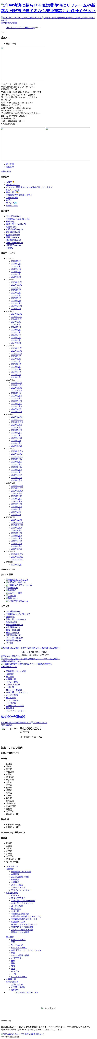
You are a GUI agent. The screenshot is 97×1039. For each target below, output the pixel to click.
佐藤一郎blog (13, 235)
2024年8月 (16, 324)
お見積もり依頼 (18, 987)
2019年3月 (16, 509)
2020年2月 (16, 478)
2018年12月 (16, 520)
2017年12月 (17, 554)
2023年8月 (16, 359)
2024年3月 (16, 338)
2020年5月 (16, 470)
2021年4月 (16, 438)
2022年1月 (16, 412)
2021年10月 (17, 422)
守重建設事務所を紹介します (24, 919)
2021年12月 (17, 417)
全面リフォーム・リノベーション (26, 950)
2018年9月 (16, 528)
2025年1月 (16, 309)
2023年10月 (16, 353)
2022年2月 (16, 409)
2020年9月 (16, 459)
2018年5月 (16, 538)
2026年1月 (16, 277)
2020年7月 (16, 464)
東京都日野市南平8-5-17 (16, 723)
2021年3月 (16, 441)
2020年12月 (17, 451)
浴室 (13, 969)
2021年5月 (16, 435)
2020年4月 (16, 472)
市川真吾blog (13, 232)
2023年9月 (16, 356)
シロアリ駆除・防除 (20, 955)
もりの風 (15, 911)
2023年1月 (16, 377)
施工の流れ (11, 698)
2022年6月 (16, 398)
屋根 (13, 963)
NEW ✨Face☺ (13, 190)
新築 (13, 953)
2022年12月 (16, 382)
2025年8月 (16, 290)
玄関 (13, 966)
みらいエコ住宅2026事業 (22, 930)
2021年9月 (16, 425)
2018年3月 (16, 544)
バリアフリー (17, 958)
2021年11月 (17, 419)
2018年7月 (16, 533)
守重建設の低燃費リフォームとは (26, 916)
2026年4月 (16, 269)
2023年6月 (16, 364)
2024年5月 (16, 332)
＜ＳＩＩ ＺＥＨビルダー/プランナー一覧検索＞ (49, 1014)
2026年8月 (16, 261)
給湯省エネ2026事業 (20, 932)
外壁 (13, 961)
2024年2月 (16, 340)
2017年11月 (17, 557)
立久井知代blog (13, 216)
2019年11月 (17, 488)
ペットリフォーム (19, 947)
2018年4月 (16, 541)
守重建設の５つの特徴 (16, 671)
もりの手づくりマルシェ (17, 692)
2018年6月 (16, 536)
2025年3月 (16, 303)
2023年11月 (16, 351)
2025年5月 (16, 298)
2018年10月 (17, 525)
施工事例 (10, 676)
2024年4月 (16, 335)
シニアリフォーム (19, 977)
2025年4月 (16, 301)
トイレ (14, 974)
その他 (9, 248)
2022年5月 (16, 401)
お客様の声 (11, 679)
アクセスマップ (18, 887)
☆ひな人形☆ (12, 205)
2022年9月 (16, 390)
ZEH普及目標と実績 (20, 877)
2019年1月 (16, 515)
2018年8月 (16, 530)
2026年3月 (16, 272)
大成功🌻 (10, 182)
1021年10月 (16, 565)
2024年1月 (16, 343)
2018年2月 (16, 546)
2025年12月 (16, 282)
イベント (15, 895)
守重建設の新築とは (20, 914)
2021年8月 (16, 427)
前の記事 (10, 164)
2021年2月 (16, 443)
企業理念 (15, 882)
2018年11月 (17, 522)
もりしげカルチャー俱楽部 (23, 901)
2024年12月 (16, 314)
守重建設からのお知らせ (18, 219)
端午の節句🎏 (12, 192)
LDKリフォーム (18, 940)
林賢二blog (12, 237)
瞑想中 (9, 200)
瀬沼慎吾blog (13, 240)
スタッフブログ (13, 684)
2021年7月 (16, 430)
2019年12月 (17, 485)
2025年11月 (16, 285)
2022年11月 (17, 385)
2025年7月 (16, 293)
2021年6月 (16, 433)
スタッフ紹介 (17, 885)
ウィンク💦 (11, 203)
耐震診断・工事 (18, 922)
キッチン (15, 971)
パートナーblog (14, 243)
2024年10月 (16, 319)
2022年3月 (16, 406)
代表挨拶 (15, 879)
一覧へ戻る (6, 171)
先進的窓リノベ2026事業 (22, 927)
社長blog (10, 221)
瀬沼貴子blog (13, 245)
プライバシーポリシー (16, 711)
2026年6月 (16, 266)
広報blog (11, 227)
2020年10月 (17, 456)
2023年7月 (16, 361)
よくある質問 (12, 695)
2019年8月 (16, 496)
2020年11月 (17, 454)
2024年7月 (16, 327)
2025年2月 (16, 306)
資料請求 (10, 708)
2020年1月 (16, 480)
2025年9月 (16, 287)
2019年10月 (17, 491)
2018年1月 (16, 549)
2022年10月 (16, 388)
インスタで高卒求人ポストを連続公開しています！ (29, 187)
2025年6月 (16, 295)
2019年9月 (16, 493)
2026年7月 (16, 264)
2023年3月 (16, 372)
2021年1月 (16, 446)
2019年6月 (16, 501)
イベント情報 (12, 682)
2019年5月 (16, 504)
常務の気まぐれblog (16, 224)
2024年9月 (16, 322)
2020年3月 (16, 475)
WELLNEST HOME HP (27, 992)
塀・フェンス (17, 945)
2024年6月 (16, 330)
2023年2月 (16, 375)
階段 (13, 942)
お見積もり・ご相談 (15, 706)
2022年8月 (16, 393)
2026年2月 (16, 274)
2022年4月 (16, 404)
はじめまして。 (13, 185)
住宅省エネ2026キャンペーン (24, 924)
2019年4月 (16, 507)
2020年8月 (16, 462)
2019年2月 (16, 512)
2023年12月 (16, 348)
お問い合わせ (17, 984)
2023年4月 (16, 369)
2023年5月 (16, 367)
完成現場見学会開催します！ (19, 195)
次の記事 (10, 167)
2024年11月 (16, 316)
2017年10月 (17, 559)
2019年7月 (16, 499)
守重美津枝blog (14, 229)
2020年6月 (16, 467)
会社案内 (10, 674)
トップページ (12, 866)
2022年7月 (16, 396)
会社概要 (15, 874)
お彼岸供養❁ (12, 198)
